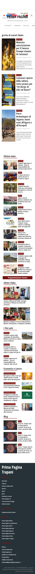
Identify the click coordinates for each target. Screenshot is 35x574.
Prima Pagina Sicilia (7, 536)
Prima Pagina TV (6, 499)
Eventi (3, 491)
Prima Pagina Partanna (8, 533)
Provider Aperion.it (7, 552)
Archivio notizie (6, 504)
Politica (26, 25)
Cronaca (17, 25)
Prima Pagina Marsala (8, 528)
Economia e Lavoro (7, 496)
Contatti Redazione (7, 549)
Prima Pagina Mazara (8, 531)
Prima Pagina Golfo (7, 526)
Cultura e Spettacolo (7, 486)
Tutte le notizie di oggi (8, 501)
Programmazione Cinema (9, 512)
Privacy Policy (5, 557)
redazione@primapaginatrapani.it (11, 562)
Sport (3, 494)
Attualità (7, 25)
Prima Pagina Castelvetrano (9, 523)
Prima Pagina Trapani (8, 538)
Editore (4, 547)
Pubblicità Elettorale (7, 560)
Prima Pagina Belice (7, 521)
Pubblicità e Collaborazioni (9, 554)
